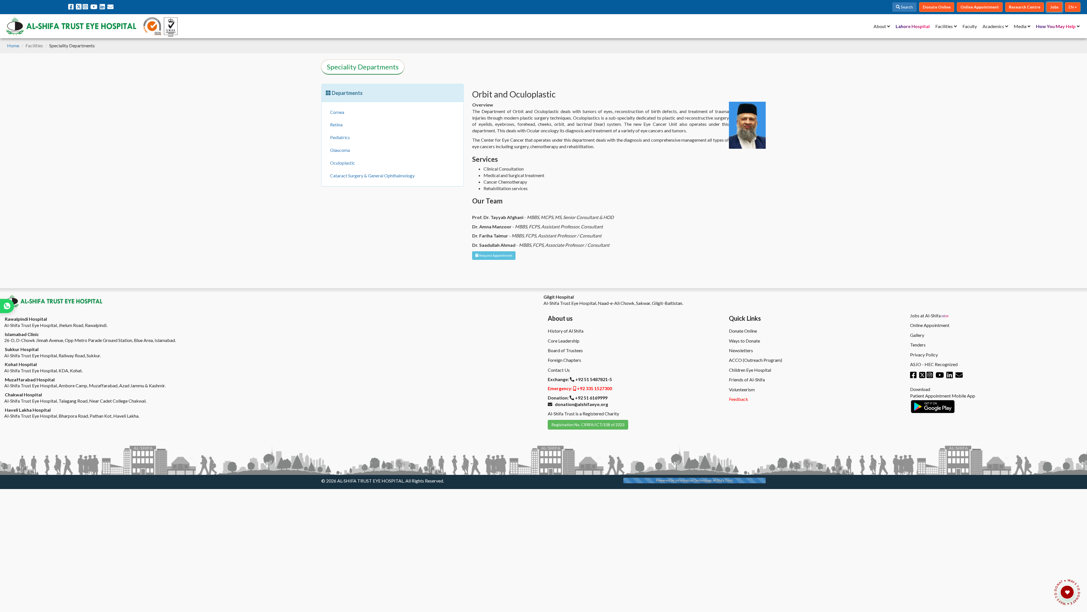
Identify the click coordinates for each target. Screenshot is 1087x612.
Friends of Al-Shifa (747, 379)
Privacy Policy (924, 354)
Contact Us (559, 370)
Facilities (944, 26)
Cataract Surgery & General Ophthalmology (372, 175)
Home (13, 45)
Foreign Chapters (564, 360)
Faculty (969, 26)
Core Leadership (563, 340)
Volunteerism (742, 389)
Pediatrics (340, 137)
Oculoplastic (342, 162)
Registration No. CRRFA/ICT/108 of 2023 (587, 424)
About (880, 26)
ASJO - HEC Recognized (934, 364)
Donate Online (743, 330)
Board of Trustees (565, 350)
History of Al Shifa (565, 330)
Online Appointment (929, 325)
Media (1020, 26)
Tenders (918, 344)
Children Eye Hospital (750, 370)
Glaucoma (340, 150)
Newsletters (741, 350)
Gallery (917, 335)
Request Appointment (495, 255)
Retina (336, 124)
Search (906, 7)
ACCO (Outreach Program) (755, 360)
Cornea (337, 112)
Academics (993, 26)
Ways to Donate (744, 340)
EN (1072, 7)
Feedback (738, 399)
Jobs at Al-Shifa (929, 315)
